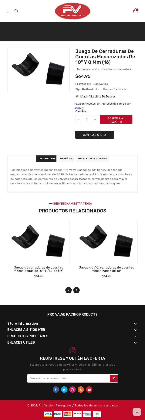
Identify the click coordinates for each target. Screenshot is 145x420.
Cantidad (81, 111)
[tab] (46, 158)
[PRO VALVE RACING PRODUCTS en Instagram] (72, 389)
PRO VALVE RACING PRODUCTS (72, 314)
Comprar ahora (94, 135)
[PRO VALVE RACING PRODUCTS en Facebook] (56, 389)
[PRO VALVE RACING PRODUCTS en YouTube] (89, 389)
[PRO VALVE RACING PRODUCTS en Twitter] (64, 389)
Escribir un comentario (117, 69)
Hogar (30, 31)
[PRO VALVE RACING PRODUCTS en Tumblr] (81, 389)
